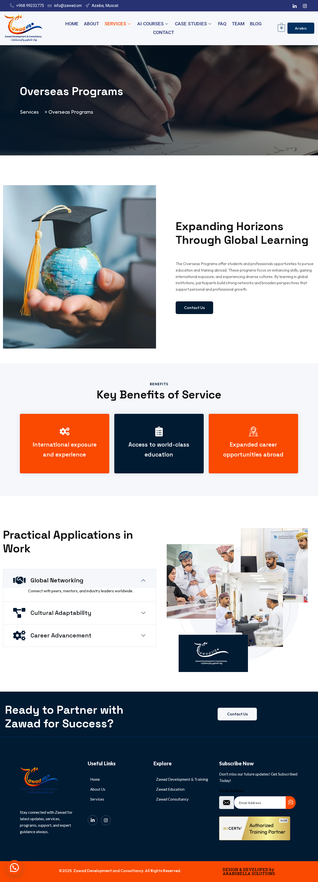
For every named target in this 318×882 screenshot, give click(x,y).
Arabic (301, 28)
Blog (256, 24)
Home (72, 24)
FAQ (222, 24)
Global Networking (57, 580)
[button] (14, 867)
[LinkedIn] (294, 5)
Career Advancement (61, 635)
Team (238, 24)
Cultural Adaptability (61, 613)
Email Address (231, 790)
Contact (163, 32)
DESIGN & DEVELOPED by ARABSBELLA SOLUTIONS (249, 871)
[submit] (291, 802)
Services (115, 24)
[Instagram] (305, 5)
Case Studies (191, 24)
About (91, 24)
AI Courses (150, 24)
